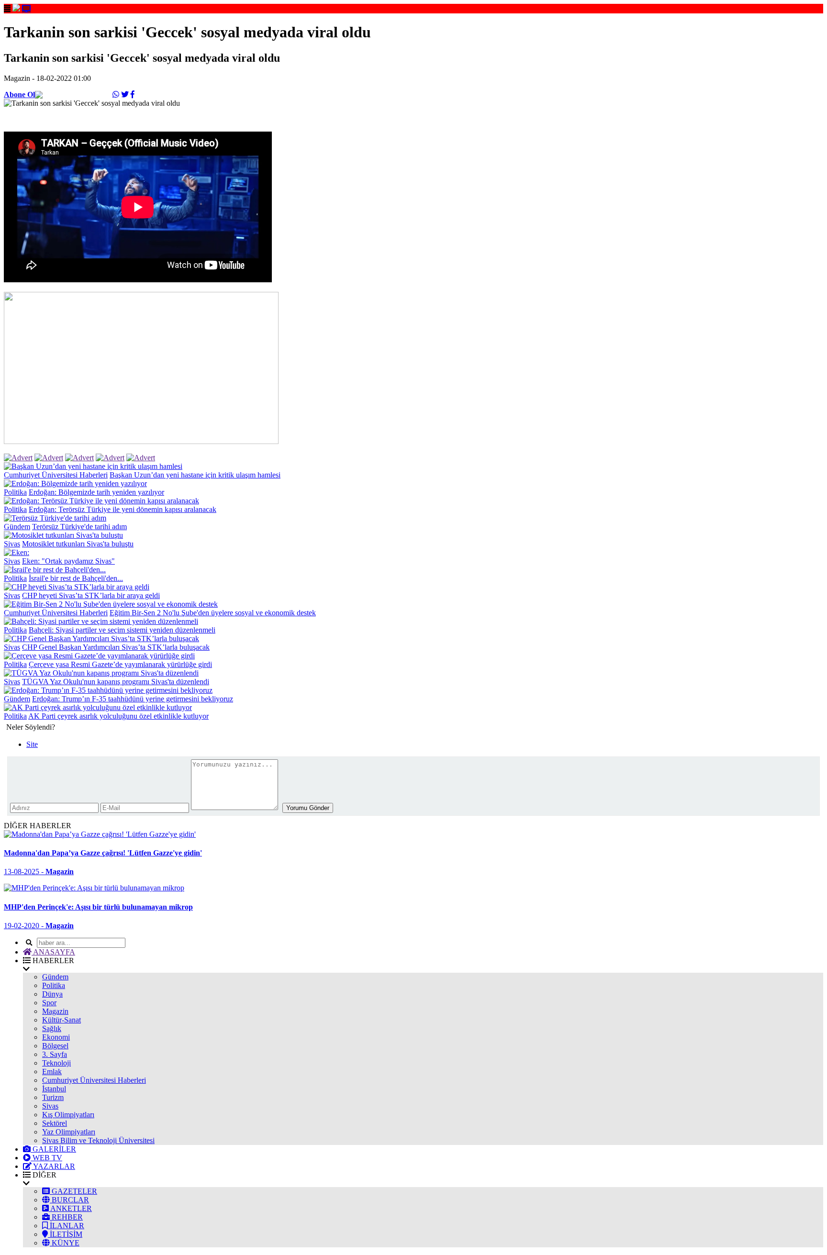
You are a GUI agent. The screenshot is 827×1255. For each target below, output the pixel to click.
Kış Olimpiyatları (68, 1115)
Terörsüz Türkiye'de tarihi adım (79, 526)
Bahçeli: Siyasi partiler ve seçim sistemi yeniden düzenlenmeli (122, 630)
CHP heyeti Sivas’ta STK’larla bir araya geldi (91, 595)
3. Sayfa (54, 1054)
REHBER (66, 1217)
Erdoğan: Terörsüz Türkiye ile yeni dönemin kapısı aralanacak (122, 509)
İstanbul (54, 1089)
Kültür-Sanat (61, 1020)
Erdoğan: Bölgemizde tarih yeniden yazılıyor (96, 492)
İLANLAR (66, 1226)
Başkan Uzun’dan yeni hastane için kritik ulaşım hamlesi (195, 475)
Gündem (17, 526)
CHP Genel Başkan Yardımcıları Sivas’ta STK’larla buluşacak (116, 647)
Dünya (52, 994)
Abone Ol (19, 94)
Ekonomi (56, 1037)
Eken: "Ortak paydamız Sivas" (68, 561)
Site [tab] (32, 744)
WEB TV (46, 1158)
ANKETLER (70, 1208)
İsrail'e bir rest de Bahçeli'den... (76, 578)
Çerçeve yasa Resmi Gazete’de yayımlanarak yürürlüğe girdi (120, 664)
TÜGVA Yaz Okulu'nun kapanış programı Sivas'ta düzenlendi (115, 681)
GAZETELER (73, 1191)
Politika (15, 492)
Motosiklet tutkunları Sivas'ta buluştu (78, 544)
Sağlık (51, 1028)
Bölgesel (55, 1046)
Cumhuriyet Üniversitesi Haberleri (56, 475)
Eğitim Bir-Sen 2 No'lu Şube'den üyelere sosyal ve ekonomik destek (213, 613)
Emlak (52, 1071)
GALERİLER (53, 1149)
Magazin (55, 1011)
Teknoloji (56, 1063)
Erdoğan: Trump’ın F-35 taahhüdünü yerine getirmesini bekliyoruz (132, 699)
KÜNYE (64, 1243)
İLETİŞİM (65, 1234)
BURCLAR (69, 1200)
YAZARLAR (53, 1166)
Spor (49, 1003)
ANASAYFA (53, 952)
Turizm (53, 1097)
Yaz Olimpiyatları (68, 1132)
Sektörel (54, 1123)
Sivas (12, 544)
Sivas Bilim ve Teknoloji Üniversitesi (98, 1140)
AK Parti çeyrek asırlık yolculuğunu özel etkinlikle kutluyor (118, 716)
